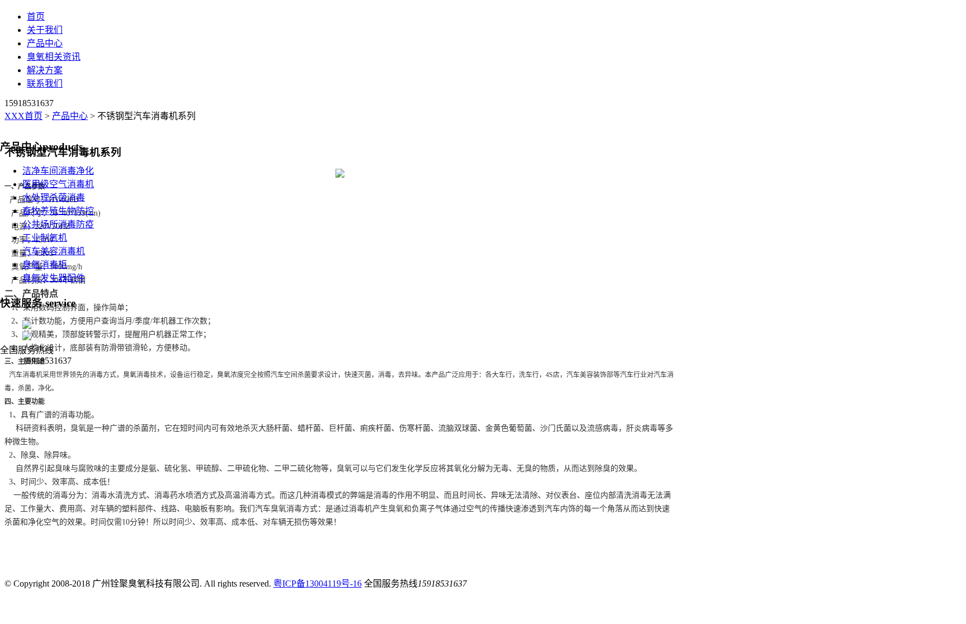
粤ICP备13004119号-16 (317, 583)
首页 (36, 16)
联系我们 (45, 83)
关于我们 (45, 30)
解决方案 (45, 70)
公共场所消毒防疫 (58, 224)
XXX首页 (23, 116)
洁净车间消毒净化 (58, 170)
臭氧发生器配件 (53, 278)
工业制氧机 (44, 237)
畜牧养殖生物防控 (58, 211)
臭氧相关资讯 (53, 56)
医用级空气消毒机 (58, 184)
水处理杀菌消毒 (53, 197)
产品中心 (45, 43)
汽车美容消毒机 (53, 251)
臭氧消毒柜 (44, 264)
